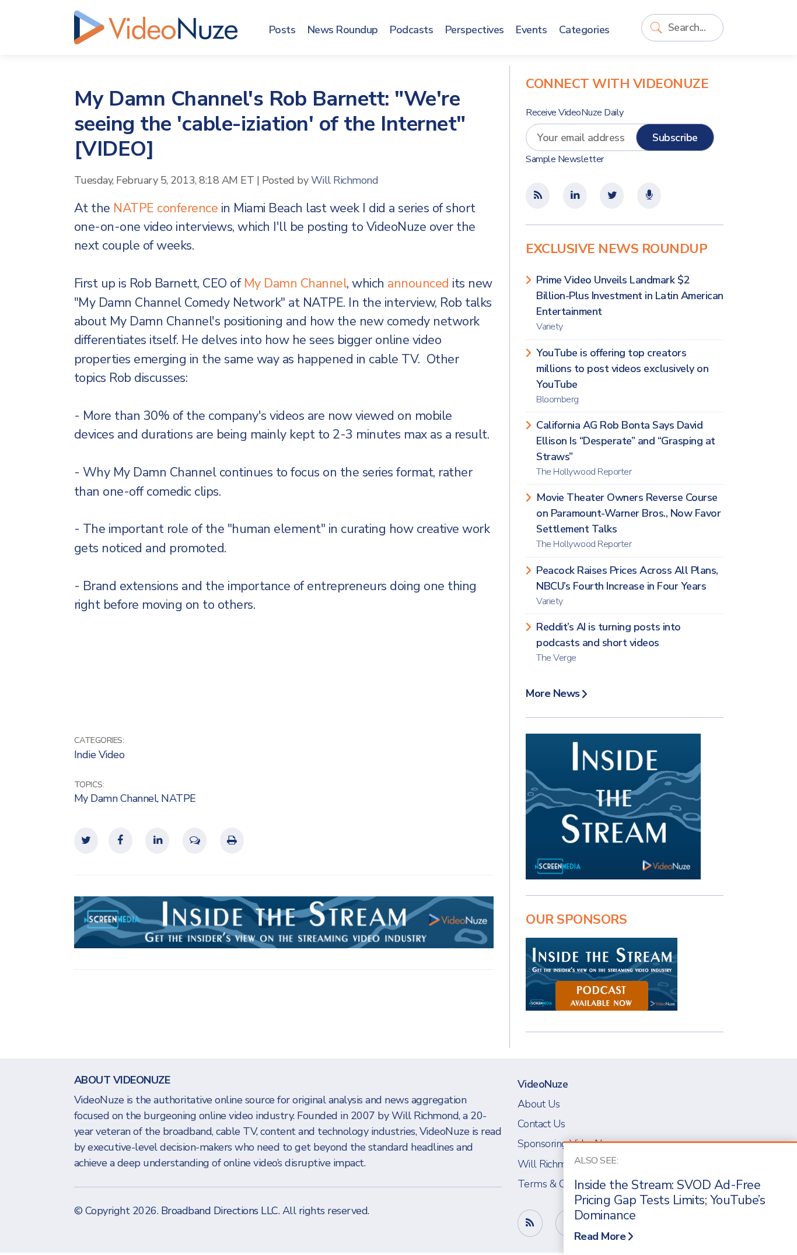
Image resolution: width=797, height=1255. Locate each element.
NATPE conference (165, 208)
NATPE (178, 798)
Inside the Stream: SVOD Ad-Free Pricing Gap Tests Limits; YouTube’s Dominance (669, 1200)
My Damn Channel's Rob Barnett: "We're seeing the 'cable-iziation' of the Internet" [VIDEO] (270, 124)
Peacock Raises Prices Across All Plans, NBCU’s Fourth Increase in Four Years (627, 585)
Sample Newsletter (565, 159)
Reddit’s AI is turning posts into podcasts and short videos (608, 642)
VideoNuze (543, 1084)
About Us (539, 1104)
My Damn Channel (295, 283)
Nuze (155, 27)
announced (418, 283)
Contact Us (541, 1124)
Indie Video (99, 755)
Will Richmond (345, 180)
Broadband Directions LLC (219, 1211)
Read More (600, 1236)
